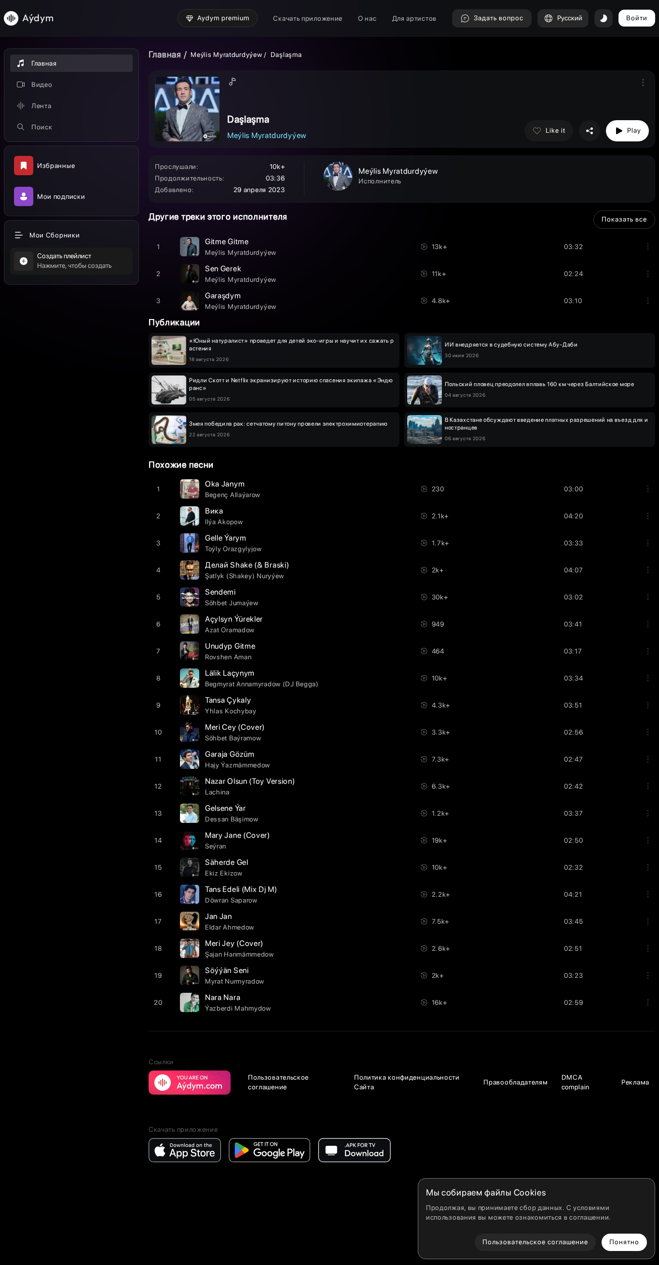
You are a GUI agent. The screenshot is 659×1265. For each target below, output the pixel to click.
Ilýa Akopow (224, 522)
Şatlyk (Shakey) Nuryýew (244, 576)
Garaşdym (223, 295)
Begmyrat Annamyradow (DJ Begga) (262, 684)
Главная (165, 54)
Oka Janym (225, 483)
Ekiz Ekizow (224, 873)
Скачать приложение (308, 18)
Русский (569, 18)
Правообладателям (515, 1082)
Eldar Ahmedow (229, 927)
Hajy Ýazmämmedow (237, 765)
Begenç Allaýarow (233, 495)
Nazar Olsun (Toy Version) (250, 781)
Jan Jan (218, 916)
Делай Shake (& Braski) (247, 565)
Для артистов (414, 18)
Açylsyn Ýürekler (234, 619)
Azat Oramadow (230, 630)
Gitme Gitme (227, 241)
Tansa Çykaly (228, 700)
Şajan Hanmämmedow (239, 954)
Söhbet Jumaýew (232, 603)
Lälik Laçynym (230, 673)
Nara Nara (222, 997)
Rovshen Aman (228, 657)
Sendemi (220, 592)
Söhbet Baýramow (233, 738)
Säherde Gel (226, 862)
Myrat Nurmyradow (234, 981)
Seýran (215, 846)
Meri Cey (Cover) (235, 727)
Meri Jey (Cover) (234, 943)
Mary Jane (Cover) (237, 835)
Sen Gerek (223, 268)
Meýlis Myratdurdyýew (226, 54)
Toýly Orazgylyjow (233, 549)
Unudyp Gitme (230, 646)
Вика (214, 510)
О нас (367, 18)
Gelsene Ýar (225, 808)
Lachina (217, 792)
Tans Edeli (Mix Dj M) (241, 889)
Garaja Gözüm (229, 754)
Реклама (635, 1082)
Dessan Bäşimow (232, 819)
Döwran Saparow (231, 900)
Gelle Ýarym (226, 537)
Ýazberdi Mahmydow (238, 1008)
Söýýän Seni (227, 970)
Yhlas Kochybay (231, 711)
